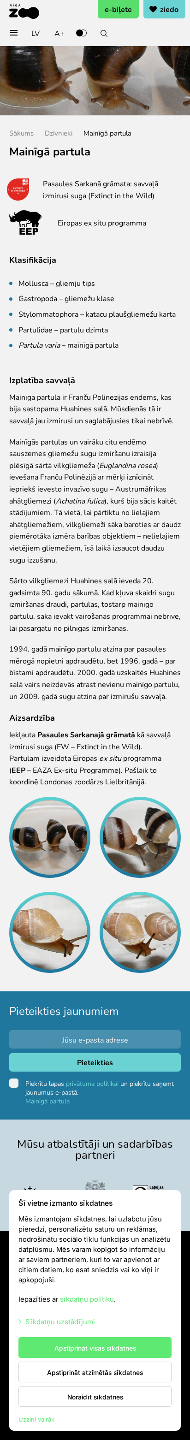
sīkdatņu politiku (87, 1299)
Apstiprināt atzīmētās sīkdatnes (95, 1372)
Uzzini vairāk (36, 1419)
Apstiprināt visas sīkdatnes (95, 1347)
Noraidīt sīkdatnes (95, 1396)
